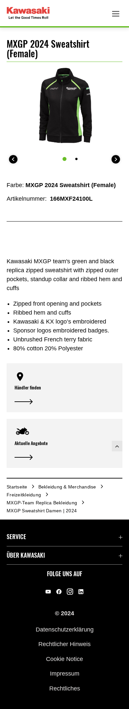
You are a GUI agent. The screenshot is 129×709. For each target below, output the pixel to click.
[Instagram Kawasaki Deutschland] (70, 591)
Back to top (117, 446)
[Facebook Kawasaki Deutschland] (59, 591)
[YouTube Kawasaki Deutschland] (48, 591)
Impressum (64, 673)
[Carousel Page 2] (76, 159)
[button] (64, 387)
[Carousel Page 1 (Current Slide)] (64, 159)
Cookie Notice (64, 658)
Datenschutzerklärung (65, 629)
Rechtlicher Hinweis (64, 644)
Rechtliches (64, 688)
